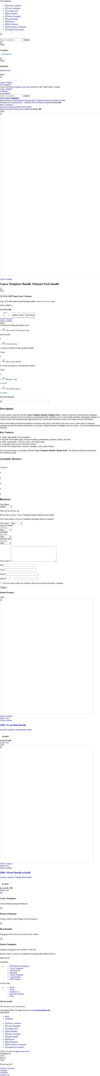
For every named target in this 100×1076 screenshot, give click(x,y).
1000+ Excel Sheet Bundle (13, 725)
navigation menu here (21, 87)
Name (3, 574)
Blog (12, 996)
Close (2, 1056)
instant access (5, 70)
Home (12, 987)
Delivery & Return (17, 994)
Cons (2, 570)
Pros (1, 565)
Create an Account (7, 1068)
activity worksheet (7, 730)
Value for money (6, 525)
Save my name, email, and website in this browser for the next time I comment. (33, 583)
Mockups (13, 973)
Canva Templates (16, 968)
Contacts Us (14, 992)
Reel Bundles (15, 970)
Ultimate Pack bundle (23, 730)
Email (3, 579)
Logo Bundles (15, 977)
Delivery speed (6, 539)
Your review (5, 561)
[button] (4, 743)
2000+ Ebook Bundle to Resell (15, 872)
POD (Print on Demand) (19, 966)
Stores (12, 990)
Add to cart (17, 315)
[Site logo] (12, 37)
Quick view (4, 718)
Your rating (5, 523)
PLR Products (15, 979)
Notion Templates (16, 975)
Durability (4, 532)
